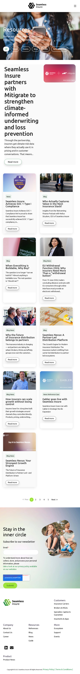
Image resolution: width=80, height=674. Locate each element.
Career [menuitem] (6, 636)
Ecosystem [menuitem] (58, 628)
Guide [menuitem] (31, 641)
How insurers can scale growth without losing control (19, 401)
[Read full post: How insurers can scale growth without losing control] (19, 380)
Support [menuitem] (57, 632)
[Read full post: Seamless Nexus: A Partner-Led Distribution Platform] (56, 316)
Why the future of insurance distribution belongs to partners (20, 337)
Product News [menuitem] (9, 660)
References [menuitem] (33, 628)
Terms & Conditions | (64, 669)
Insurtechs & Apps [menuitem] (61, 619)
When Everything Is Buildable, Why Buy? (17, 266)
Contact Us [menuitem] (7, 632)
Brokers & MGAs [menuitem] (61, 608)
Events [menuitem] (57, 636)
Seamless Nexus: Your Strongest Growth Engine (18, 463)
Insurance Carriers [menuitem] (61, 604)
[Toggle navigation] (75, 6)
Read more (13, 162)
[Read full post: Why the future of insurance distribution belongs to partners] (19, 316)
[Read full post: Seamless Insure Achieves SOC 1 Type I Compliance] (19, 182)
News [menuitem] (31, 636)
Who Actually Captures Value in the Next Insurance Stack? (55, 204)
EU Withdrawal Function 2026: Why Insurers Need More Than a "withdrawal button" (54, 270)
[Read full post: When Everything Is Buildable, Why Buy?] (19, 247)
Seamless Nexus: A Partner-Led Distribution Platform (55, 337)
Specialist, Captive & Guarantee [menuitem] (62, 613)
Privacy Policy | (49, 669)
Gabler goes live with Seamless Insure (54, 400)
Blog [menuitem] (30, 632)
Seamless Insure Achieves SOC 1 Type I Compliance (18, 204)
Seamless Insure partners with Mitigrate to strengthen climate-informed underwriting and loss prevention (21, 101)
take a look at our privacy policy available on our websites (20, 567)
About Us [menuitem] (7, 628)
